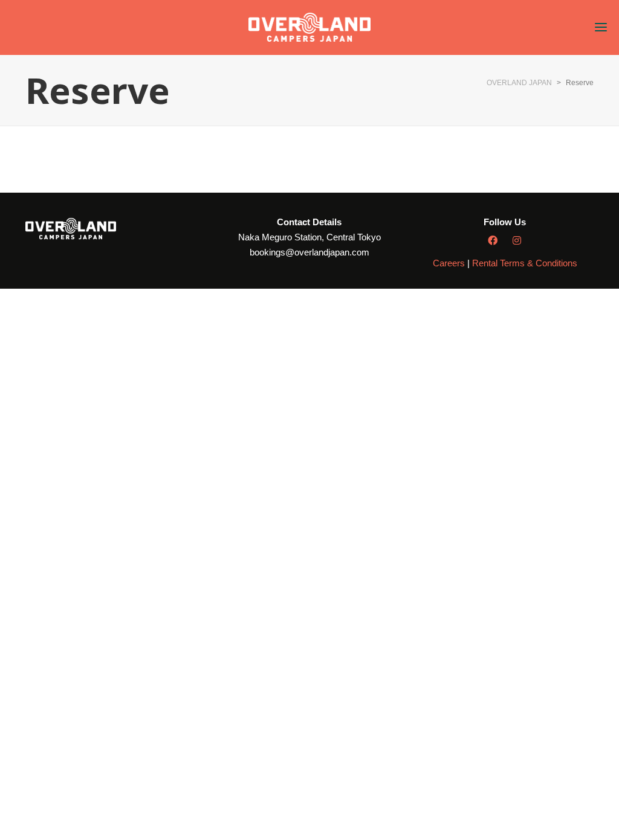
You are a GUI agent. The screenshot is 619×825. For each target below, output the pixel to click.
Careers (449, 263)
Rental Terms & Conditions (524, 263)
